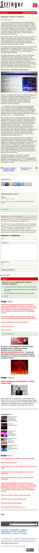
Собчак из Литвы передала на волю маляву (14, 322)
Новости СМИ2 (5, 275)
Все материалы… (8, 334)
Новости (24, 530)
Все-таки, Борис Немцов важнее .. (11, 503)
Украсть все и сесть (7, 326)
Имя (2, 238)
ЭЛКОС (23, 546)
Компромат (14, 530)
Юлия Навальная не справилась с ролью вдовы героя (18, 458)
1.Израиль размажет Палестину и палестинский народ (20, 287)
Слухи (14, 531)
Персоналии (6, 533)
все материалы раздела (29, 12)
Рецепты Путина (6, 330)
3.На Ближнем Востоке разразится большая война (19, 293)
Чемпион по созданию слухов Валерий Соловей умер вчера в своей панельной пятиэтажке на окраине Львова (18, 317)
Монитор (22, 531)
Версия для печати (8, 19)
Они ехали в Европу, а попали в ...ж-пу (13, 507)
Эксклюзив (5, 531)
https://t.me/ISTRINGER (10, 352)
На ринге (4, 530)
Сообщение (5, 243)
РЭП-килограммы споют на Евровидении (13, 499)
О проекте (16, 533)
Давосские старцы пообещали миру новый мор (15, 495)
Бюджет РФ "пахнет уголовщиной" (26, 168)
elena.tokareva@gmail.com (10, 543)
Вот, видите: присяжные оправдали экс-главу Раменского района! (9, 169)
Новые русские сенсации (9, 462)
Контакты (24, 533)
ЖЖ (22, 352)
